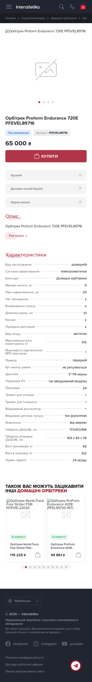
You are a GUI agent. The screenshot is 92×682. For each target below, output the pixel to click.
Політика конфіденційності (24, 657)
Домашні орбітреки (64, 18)
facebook (20, 643)
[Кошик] (83, 6)
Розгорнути (16, 236)
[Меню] (9, 6)
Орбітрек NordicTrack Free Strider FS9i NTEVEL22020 (24, 546)
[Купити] (37, 554)
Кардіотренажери (33, 18)
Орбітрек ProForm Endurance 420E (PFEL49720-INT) (63, 546)
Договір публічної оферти (24, 664)
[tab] (39, 102)
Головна (10, 18)
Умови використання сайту (24, 671)
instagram (48, 643)
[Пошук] (61, 6)
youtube (76, 643)
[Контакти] (72, 6)
